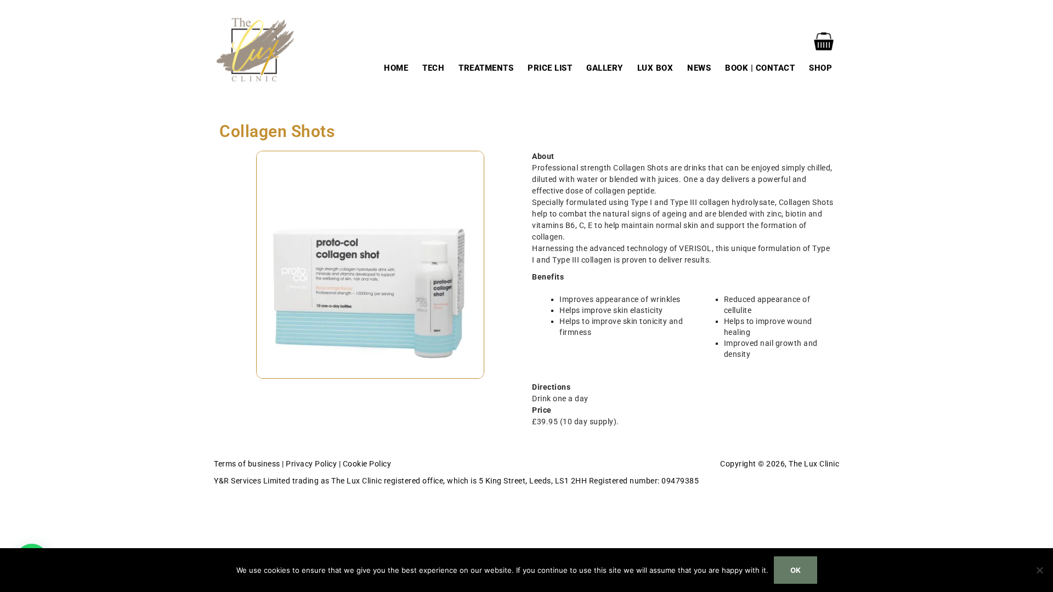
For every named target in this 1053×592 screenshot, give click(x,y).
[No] (1039, 570)
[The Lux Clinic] (255, 48)
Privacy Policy (311, 463)
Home (396, 68)
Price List (550, 68)
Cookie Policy (367, 463)
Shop (820, 68)
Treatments (485, 68)
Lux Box (655, 68)
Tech (433, 68)
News (699, 68)
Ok (795, 570)
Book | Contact (760, 68)
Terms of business (247, 463)
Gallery (604, 68)
